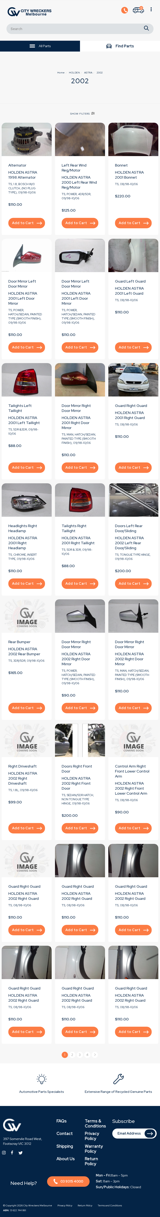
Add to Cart (23, 223)
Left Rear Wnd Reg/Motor (74, 168)
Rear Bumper (19, 641)
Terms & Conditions (95, 1123)
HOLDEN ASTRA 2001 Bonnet (129, 175)
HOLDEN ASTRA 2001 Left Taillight (24, 420)
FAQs (61, 1121)
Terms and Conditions (110, 1205)
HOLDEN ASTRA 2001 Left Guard (129, 291)
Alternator (17, 165)
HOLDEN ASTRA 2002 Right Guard (23, 896)
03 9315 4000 (71, 1181)
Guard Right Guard (131, 405)
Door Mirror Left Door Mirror (22, 284)
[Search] (146, 29)
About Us (65, 1158)
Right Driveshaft (22, 766)
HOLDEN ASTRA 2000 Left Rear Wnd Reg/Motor (79, 182)
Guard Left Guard (130, 281)
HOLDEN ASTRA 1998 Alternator (22, 175)
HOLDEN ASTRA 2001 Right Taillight (78, 540)
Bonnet (121, 165)
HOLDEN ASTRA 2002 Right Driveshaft (22, 778)
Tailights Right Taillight (74, 528)
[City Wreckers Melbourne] (30, 11)
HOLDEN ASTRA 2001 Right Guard (130, 415)
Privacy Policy (92, 1136)
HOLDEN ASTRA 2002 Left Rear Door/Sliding (129, 542)
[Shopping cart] (151, 12)
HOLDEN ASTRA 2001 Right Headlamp (22, 542)
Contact (64, 1133)
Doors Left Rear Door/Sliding (128, 528)
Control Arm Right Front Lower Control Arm (132, 771)
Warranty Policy (94, 1149)
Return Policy (91, 1161)
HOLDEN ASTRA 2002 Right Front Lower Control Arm (131, 788)
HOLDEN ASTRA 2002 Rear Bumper (24, 651)
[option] (41, 1084)
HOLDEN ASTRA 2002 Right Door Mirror (76, 658)
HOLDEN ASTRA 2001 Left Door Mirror (22, 298)
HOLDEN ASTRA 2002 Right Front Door (76, 783)
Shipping (64, 1146)
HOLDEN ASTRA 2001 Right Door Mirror (76, 422)
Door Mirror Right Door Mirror (76, 408)
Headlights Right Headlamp (22, 528)
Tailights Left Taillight (20, 408)
